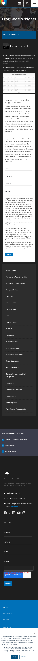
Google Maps (15, 506)
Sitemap (5, 607)
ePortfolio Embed (12, 342)
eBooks (9, 329)
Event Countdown (12, 361)
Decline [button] (23, 657)
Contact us (6, 619)
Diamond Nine (11, 309)
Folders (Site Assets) (14, 390)
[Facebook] (5, 513)
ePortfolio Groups (13, 348)
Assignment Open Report (15, 283)
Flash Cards (10, 383)
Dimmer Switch (11, 322)
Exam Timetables (12, 368)
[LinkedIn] (13, 513)
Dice (7, 316)
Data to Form (11, 303)
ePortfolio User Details (14, 355)
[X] (9, 513)
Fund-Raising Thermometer (16, 409)
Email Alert (10, 335)
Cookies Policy (7, 627)
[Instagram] (23, 513)
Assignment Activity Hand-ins (16, 277)
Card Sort (9, 296)
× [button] (34, 632)
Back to (11, 35)
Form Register (11, 403)
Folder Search (11, 396)
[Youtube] (19, 513)
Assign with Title (12, 290)
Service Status (7, 613)
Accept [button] (14, 657)
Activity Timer (11, 271)
